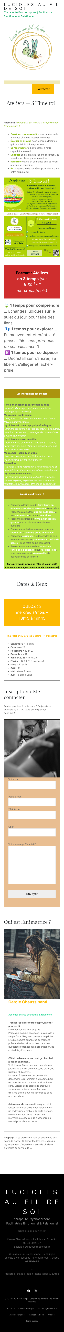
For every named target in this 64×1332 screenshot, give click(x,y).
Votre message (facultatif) (22, 844)
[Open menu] (58, 82)
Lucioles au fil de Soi (32, 6)
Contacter (43, 89)
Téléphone (14, 809)
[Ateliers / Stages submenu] (25, 1314)
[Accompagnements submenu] (56, 1308)
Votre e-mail (14, 796)
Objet (11, 826)
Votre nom (13, 779)
